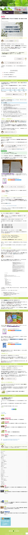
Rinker (10, 329)
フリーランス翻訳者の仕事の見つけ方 (13, 5)
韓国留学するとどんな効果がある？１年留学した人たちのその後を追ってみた (15, 423)
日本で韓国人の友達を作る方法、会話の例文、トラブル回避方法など (14, 419)
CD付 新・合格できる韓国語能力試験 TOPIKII (13, 178)
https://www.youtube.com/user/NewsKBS (11, 205)
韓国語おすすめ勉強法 (4, 413)
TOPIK (2, 412)
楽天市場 (13, 330)
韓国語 (4, 412)
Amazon (9, 330)
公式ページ (14, 99)
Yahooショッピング (18, 330)
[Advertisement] (14, 497)
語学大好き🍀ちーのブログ (14, 3)
